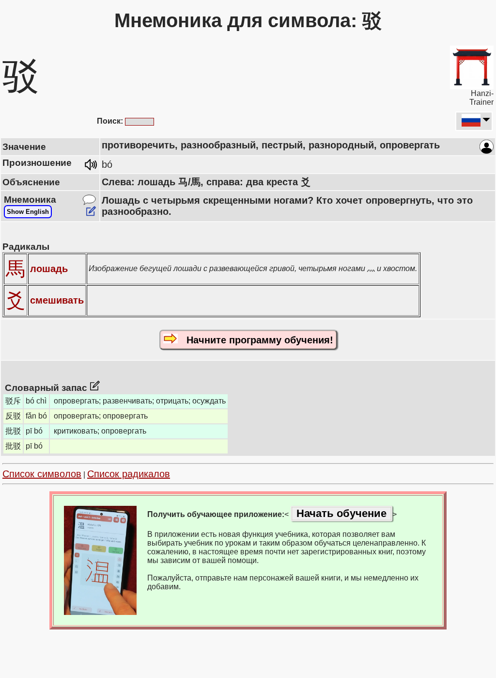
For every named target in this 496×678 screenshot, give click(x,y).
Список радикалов (128, 473)
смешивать (57, 300)
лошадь (49, 268)
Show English (28, 211)
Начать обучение (341, 513)
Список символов (41, 473)
